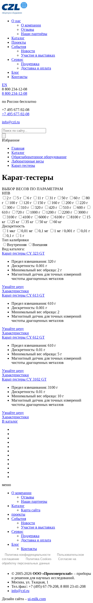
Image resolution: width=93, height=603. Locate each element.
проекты (18, 514)
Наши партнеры (34, 501)
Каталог (18, 506)
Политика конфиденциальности (27, 554)
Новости (28, 523)
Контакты (29, 549)
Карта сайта (30, 510)
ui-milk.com (37, 599)
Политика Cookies (39, 559)
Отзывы (27, 497)
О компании (21, 493)
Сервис (17, 532)
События (18, 519)
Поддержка (30, 536)
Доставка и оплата (36, 540)
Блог (15, 544)
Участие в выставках (38, 527)
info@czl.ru (20, 591)
